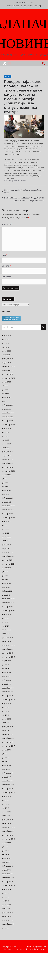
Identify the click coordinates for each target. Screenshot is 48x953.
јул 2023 (5, 479)
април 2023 (6, 490)
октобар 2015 (7, 835)
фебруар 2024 (7, 451)
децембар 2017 (8, 734)
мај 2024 (5, 440)
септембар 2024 (8, 424)
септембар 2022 (8, 517)
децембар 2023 (8, 459)
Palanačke (23, 181)
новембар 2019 (8, 649)
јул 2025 (5, 386)
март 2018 (6, 723)
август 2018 (6, 703)
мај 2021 (5, 579)
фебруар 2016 (7, 819)
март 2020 (6, 633)
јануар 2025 (6, 409)
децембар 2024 (8, 413)
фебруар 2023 (7, 498)
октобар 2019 (7, 653)
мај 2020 (5, 626)
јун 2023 (5, 482)
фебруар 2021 (7, 591)
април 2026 (6, 351)
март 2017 (6, 769)
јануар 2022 (6, 548)
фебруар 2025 (7, 405)
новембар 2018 (8, 692)
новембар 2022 (8, 510)
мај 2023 (5, 486)
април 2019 (6, 672)
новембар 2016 (8, 784)
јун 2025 (5, 389)
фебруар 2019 (7, 680)
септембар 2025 (8, 378)
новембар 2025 (8, 370)
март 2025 (6, 401)
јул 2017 (5, 753)
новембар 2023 (8, 463)
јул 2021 (5, 572)
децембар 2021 (8, 552)
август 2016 (6, 796)
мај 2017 (5, 761)
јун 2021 (5, 575)
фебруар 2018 (7, 726)
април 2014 (6, 905)
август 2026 (6, 335)
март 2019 (6, 676)
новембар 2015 (8, 831)
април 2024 (6, 444)
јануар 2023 (6, 502)
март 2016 (6, 815)
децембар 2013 (8, 920)
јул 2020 (5, 618)
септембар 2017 (8, 746)
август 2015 (6, 843)
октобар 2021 (7, 560)
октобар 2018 (7, 695)
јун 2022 (5, 529)
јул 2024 (5, 432)
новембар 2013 (8, 924)
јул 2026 (5, 339)
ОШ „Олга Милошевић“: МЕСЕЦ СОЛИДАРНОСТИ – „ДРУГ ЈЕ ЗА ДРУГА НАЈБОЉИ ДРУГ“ (23, 199)
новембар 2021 (8, 556)
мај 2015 (5, 854)
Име (4, 255)
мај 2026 (5, 347)
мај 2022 (5, 533)
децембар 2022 (8, 506)
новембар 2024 (8, 417)
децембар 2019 (8, 645)
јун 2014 (5, 897)
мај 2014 (5, 901)
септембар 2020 (8, 610)
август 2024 (6, 428)
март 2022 (6, 541)
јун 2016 (5, 804)
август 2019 (6, 661)
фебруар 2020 (7, 637)
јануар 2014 (6, 916)
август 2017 (6, 750)
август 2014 (6, 889)
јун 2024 (5, 436)
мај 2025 (5, 393)
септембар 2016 (8, 792)
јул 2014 (5, 893)
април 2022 (6, 537)
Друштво (7, 76)
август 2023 (6, 475)
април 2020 (6, 630)
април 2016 (6, 812)
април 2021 (6, 583)
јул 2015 (5, 846)
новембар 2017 (8, 738)
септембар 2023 (8, 471)
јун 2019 (5, 664)
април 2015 (6, 858)
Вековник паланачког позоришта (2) (27, 6)
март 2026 (6, 355)
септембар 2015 (8, 839)
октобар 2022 (7, 513)
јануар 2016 (6, 823)
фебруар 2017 (7, 773)
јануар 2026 (6, 362)
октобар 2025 (7, 374)
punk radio (6, 311)
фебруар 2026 (7, 358)
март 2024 (6, 448)
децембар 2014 (8, 874)
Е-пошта (6, 266)
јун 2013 (5, 928)
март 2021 (6, 587)
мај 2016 (5, 808)
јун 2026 (5, 343)
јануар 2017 (6, 777)
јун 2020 (5, 622)
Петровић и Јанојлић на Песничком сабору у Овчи (23, 191)
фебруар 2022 (7, 544)
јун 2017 (5, 757)
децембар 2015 (8, 827)
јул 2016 (5, 800)
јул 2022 (5, 525)
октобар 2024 (7, 420)
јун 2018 (5, 711)
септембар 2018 (8, 699)
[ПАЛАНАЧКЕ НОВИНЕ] (4, 63)
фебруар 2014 (7, 912)
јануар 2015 (6, 870)
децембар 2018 (8, 688)
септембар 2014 (8, 885)
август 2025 (6, 382)
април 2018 (6, 719)
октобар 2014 (7, 881)
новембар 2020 (8, 603)
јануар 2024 (6, 455)
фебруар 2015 (7, 866)
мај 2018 (5, 715)
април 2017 (6, 765)
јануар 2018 (6, 730)
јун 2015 (5, 850)
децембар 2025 (8, 366)
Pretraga (43, 327)
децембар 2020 (8, 599)
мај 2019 (5, 668)
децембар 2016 (8, 781)
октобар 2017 (7, 742)
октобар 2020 (7, 606)
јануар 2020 (6, 641)
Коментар (7, 224)
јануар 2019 (6, 684)
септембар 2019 (8, 657)
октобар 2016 (7, 788)
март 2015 (6, 862)
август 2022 (6, 521)
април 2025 (6, 397)
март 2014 (6, 908)
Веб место (6, 276)
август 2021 (6, 568)
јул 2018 (5, 707)
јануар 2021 (6, 595)
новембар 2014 (8, 877)
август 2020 (6, 614)
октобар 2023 (7, 467)
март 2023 (6, 494)
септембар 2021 (8, 564)
